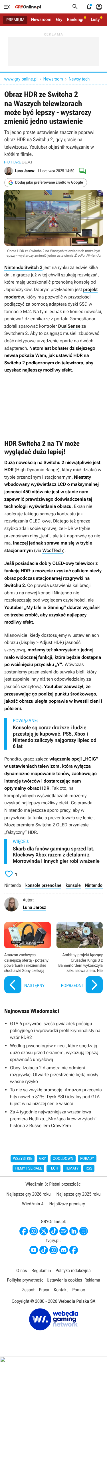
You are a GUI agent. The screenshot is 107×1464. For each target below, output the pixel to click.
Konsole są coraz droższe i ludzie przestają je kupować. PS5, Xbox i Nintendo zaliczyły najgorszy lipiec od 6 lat (54, 737)
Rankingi (75, 19)
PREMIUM (15, 19)
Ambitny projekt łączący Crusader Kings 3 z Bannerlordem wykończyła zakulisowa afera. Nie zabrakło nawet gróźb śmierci (79, 958)
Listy (95, 19)
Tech (53, 1168)
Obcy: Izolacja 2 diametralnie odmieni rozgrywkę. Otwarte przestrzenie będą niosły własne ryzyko (54, 1074)
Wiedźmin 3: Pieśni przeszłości (53, 1184)
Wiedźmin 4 (32, 1203)
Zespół (28, 1289)
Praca (44, 1289)
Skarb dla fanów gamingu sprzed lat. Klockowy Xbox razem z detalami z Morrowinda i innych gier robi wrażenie (56, 855)
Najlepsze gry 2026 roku (28, 1194)
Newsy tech (79, 79)
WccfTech (52, 550)
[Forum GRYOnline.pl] (83, 1231)
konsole (73, 885)
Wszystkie (22, 1158)
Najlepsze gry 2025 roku (78, 1194)
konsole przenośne (43, 885)
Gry (59, 19)
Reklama (92, 1280)
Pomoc (78, 1289)
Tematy (72, 1168)
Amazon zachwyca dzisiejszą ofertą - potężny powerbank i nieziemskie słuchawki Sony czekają (27, 958)
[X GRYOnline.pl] (43, 1231)
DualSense (69, 326)
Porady (87, 1158)
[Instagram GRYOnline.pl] (33, 1231)
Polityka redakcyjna (73, 1270)
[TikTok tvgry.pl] (43, 1250)
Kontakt (61, 1289)
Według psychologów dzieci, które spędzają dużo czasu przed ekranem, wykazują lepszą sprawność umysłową (54, 1052)
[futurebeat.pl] (18, 162)
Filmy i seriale (28, 1168)
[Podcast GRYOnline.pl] (63, 1231)
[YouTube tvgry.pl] (33, 1250)
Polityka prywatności (26, 1280)
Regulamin (41, 1270)
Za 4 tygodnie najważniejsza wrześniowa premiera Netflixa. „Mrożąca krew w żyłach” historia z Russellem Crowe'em (53, 1118)
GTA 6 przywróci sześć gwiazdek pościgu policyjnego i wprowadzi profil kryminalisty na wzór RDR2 (55, 1030)
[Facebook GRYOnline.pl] (23, 1231)
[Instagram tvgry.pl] (53, 1250)
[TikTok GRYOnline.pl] (53, 1231)
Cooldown (63, 1158)
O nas (21, 1270)
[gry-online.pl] (28, 6)
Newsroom (41, 19)
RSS (89, 1168)
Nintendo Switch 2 (23, 267)
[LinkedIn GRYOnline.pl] (73, 1231)
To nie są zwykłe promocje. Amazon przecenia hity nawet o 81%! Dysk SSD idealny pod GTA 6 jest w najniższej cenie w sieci (56, 1096)
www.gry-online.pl (20, 79)
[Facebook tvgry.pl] (73, 1250)
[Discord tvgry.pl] (63, 1250)
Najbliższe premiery (67, 1203)
